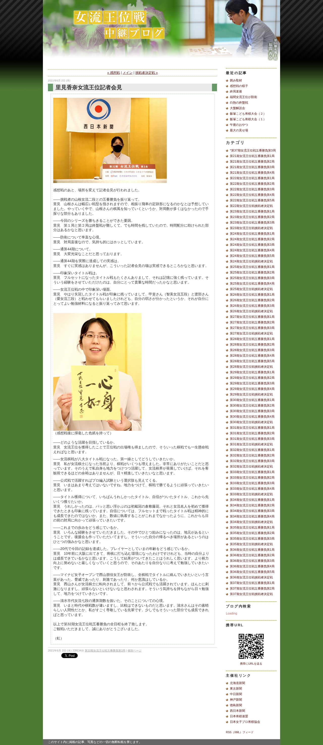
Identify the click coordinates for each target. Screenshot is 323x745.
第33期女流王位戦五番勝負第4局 (252, 488)
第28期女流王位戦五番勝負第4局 (252, 355)
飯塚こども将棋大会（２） (248, 113)
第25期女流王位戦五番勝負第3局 (252, 278)
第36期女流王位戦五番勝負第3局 (252, 561)
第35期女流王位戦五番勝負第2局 (252, 533)
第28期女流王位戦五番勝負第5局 (252, 361)
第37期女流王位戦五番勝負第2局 (252, 588)
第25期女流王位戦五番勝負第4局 (252, 283)
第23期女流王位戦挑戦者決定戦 (251, 228)
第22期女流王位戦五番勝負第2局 (252, 183)
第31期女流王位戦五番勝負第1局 (252, 427)
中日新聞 (236, 694)
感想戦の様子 (239, 86)
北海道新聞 (237, 683)
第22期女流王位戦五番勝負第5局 (252, 200)
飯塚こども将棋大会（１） (248, 119)
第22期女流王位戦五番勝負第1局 (252, 178)
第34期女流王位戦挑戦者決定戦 (251, 522)
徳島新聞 (236, 705)
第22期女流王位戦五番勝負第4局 (252, 195)
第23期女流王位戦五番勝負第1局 (252, 211)
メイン (127, 73)
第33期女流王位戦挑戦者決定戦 (251, 494)
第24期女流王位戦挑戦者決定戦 (251, 261)
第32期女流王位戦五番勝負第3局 (105, 650)
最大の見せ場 (239, 130)
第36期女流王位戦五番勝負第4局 (252, 566)
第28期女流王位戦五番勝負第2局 (252, 344)
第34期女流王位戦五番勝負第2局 (252, 505)
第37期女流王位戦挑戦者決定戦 (251, 594)
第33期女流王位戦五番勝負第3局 (252, 483)
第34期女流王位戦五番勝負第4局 (252, 516)
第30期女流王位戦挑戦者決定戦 (251, 422)
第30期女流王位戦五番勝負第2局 (252, 405)
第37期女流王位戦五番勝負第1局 (252, 583)
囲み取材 (236, 80)
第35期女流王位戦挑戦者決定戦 (251, 544)
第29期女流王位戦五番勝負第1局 (252, 372)
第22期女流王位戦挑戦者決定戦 (251, 206)
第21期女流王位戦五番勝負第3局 (252, 167)
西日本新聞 (237, 710)
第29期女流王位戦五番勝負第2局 (252, 378)
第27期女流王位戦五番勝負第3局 (252, 328)
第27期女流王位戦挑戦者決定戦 (251, 333)
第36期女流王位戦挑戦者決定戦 (251, 577)
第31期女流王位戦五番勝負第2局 (252, 433)
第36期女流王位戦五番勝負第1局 (252, 549)
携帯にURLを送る (251, 663)
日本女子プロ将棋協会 (245, 722)
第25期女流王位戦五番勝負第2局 (252, 272)
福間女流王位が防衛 (243, 97)
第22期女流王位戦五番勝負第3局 (252, 189)
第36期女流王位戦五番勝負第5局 (252, 572)
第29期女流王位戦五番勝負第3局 (252, 383)
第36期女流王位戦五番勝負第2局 (252, 555)
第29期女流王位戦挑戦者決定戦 (251, 394)
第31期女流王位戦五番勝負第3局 (252, 439)
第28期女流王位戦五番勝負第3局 (252, 350)
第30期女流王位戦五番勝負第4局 (252, 416)
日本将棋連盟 (239, 716)
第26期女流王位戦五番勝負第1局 (252, 294)
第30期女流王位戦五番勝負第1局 (252, 400)
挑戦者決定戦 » (146, 73)
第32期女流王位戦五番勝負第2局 (252, 455)
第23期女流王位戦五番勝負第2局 (252, 217)
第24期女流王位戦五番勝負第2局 (252, 239)
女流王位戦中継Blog (161, 34)
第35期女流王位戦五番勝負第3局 (252, 538)
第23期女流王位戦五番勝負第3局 (252, 222)
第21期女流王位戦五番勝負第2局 (252, 161)
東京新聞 (236, 688)
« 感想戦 (113, 73)
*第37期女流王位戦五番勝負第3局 (253, 150)
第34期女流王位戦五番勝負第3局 (252, 511)
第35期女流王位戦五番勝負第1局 (252, 527)
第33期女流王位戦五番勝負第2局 (252, 477)
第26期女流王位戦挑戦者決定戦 (251, 311)
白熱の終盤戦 (239, 102)
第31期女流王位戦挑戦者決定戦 (251, 444)
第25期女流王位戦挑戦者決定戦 (251, 289)
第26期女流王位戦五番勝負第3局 (252, 305)
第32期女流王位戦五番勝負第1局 (252, 450)
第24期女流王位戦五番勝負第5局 (252, 256)
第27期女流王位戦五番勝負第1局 (252, 317)
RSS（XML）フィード (240, 732)
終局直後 (236, 91)
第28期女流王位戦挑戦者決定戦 (251, 366)
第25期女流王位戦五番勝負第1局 (252, 267)
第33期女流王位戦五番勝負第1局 (252, 472)
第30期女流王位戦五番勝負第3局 (252, 411)
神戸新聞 (236, 699)
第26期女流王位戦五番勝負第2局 (252, 300)
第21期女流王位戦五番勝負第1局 (252, 156)
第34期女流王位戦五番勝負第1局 (252, 500)
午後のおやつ (239, 125)
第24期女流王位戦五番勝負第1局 (252, 233)
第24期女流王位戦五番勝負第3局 (252, 244)
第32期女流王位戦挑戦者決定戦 (251, 466)
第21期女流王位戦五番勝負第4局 (252, 172)
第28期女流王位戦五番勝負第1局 (252, 339)
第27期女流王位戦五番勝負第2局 (252, 322)
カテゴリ (235, 142)
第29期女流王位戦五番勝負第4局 (252, 389)
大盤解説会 (237, 108)
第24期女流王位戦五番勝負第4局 (252, 250)
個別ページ (135, 650)
